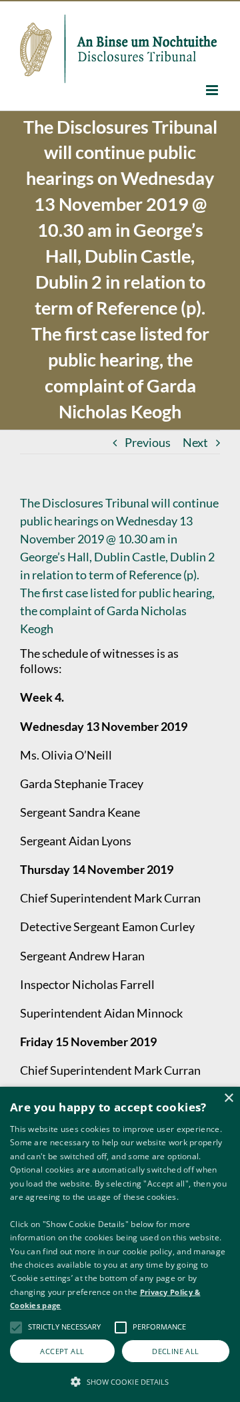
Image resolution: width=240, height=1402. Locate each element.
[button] (120, 1381)
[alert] (120, 1244)
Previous (148, 442)
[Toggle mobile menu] (213, 90)
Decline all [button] (175, 1351)
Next (195, 442)
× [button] (228, 1098)
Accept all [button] (62, 1351)
